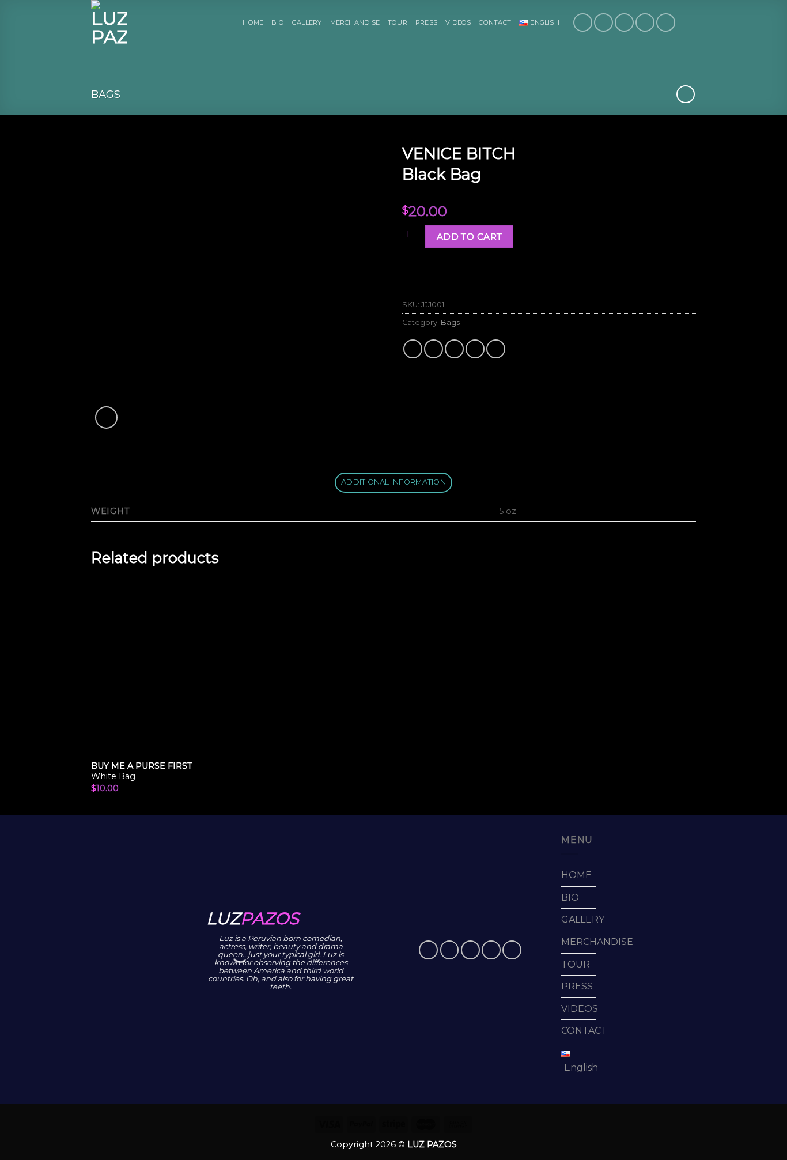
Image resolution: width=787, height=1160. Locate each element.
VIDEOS (458, 22)
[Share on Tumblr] (495, 348)
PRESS (426, 22)
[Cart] (690, 22)
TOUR (397, 22)
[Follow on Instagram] (603, 22)
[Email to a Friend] (454, 348)
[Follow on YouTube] (665, 22)
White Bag (141, 771)
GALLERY (307, 22)
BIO (277, 22)
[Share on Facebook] (412, 348)
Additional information (393, 482)
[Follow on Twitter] (624, 22)
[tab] (394, 483)
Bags (105, 94)
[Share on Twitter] (433, 348)
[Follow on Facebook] (582, 22)
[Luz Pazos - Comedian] (110, 22)
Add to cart (469, 236)
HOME (253, 22)
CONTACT (495, 22)
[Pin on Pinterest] (475, 348)
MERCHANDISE (355, 22)
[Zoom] (106, 417)
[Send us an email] (644, 22)
